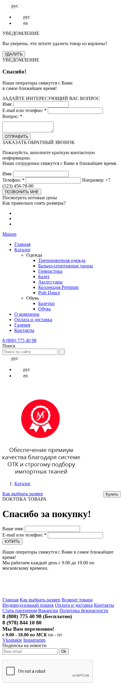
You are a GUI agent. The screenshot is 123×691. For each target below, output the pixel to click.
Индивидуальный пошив (28, 605)
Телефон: (13, 180)
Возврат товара (77, 599)
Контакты (24, 330)
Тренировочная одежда (61, 260)
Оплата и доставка (33, 319)
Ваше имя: (13, 528)
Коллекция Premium (58, 287)
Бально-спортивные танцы (65, 265)
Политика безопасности (83, 610)
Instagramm (34, 640)
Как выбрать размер (22, 493)
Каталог (22, 249)
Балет (44, 276)
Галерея (22, 324)
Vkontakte (12, 640)
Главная (22, 244)
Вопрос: (12, 116)
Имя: (7, 104)
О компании (26, 314)
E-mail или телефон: (24, 110)
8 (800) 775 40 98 (19, 340)
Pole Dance (49, 292)
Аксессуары (50, 281)
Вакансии (48, 610)
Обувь (44, 308)
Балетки (46, 303)
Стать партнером (19, 610)
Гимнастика (50, 271)
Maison (9, 234)
